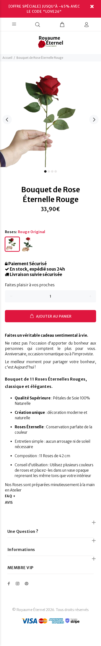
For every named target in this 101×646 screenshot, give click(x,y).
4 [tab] (55, 171)
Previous (7, 119)
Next (94, 119)
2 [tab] (49, 171)
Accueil (7, 58)
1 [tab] (45, 171)
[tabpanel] (50, 116)
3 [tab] (52, 171)
